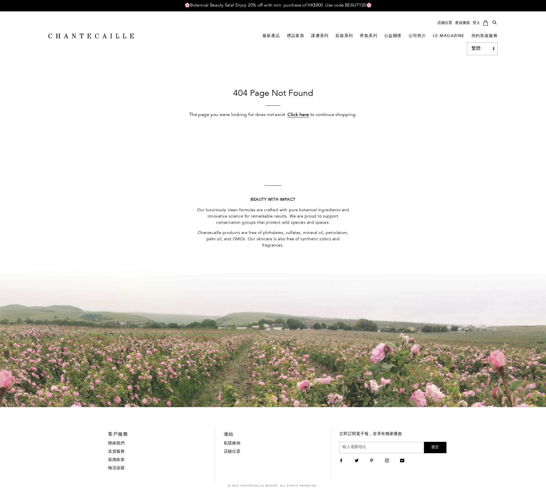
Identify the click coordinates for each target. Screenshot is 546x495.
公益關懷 (393, 36)
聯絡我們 (116, 444)
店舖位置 (444, 23)
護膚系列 (320, 36)
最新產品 (271, 36)
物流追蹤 (116, 468)
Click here (298, 115)
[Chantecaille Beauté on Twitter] (357, 461)
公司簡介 (417, 36)
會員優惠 (462, 23)
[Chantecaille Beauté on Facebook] (342, 461)
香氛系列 (368, 36)
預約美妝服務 (484, 36)
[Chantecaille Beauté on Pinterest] (372, 461)
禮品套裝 (296, 36)
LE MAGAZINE (448, 36)
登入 (476, 23)
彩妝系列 (344, 36)
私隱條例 (232, 444)
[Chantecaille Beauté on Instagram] (387, 461)
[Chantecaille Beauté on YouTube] (403, 461)
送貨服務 (116, 452)
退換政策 (116, 460)
